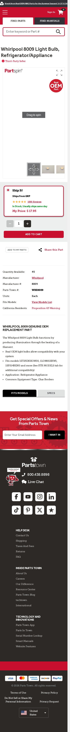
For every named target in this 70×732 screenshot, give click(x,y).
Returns (20, 551)
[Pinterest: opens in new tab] (28, 510)
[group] (34, 115)
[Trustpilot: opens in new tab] (51, 510)
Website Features (26, 646)
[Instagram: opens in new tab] (39, 496)
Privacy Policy (49, 692)
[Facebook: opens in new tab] (16, 496)
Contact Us (22, 535)
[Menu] (5, 12)
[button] (59, 73)
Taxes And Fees (25, 546)
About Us (21, 573)
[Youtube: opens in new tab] (28, 496)
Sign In (51, 12)
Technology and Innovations (28, 618)
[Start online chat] (13, 477)
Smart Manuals (24, 641)
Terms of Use (18, 692)
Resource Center (25, 589)
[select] (34, 713)
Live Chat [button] (36, 482)
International (23, 605)
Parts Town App (25, 625)
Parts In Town (24, 630)
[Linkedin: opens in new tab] (51, 496)
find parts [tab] (18, 20)
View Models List (42, 302)
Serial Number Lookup (29, 635)
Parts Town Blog (25, 594)
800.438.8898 (38, 475)
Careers (20, 578)
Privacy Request (49, 701)
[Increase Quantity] (27, 223)
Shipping (21, 540)
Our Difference (24, 584)
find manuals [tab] (49, 20)
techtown (21, 600)
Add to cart (33, 234)
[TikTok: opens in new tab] (16, 510)
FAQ (18, 556)
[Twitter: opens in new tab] (39, 510)
